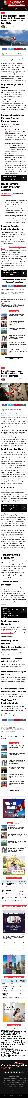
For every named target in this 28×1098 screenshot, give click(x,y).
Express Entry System (6, 1042)
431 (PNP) (4, 991)
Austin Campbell (10, 27)
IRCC (23, 292)
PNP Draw (4, 731)
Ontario (3, 1052)
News (22, 1050)
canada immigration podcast (8, 1034)
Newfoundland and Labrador (11, 884)
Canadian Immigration (7, 291)
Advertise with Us (11, 1088)
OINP (25, 1050)
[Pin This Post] (17, 49)
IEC (2, 1044)
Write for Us (21, 1086)
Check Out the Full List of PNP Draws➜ (12, 900)
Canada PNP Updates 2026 (8, 1082)
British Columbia (10, 887)
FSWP (23, 1042)
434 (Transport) (6, 984)
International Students (5, 1048)
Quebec (7, 1053)
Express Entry (8, 1040)
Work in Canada (5, 1056)
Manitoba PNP (14, 1050)
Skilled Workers (6, 295)
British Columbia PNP (20, 1029)
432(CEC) (4, 988)
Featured (20, 291)
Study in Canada (20, 1055)
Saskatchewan (16, 1053)
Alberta (2, 1028)
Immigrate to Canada (7, 292)
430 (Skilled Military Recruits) (5, 994)
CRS (2, 1040)
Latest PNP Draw (5, 1050)
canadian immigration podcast (9, 1038)
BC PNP (23, 1028)
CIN (15, 291)
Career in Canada (8, 1086)
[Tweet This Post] (11, 49)
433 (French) (5, 986)
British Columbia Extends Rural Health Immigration (12, 725)
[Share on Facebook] (5, 49)
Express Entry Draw (18, 1040)
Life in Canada (6, 1084)
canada (3, 1030)
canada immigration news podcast (10, 1033)
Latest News (17, 1049)
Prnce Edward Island (11, 897)
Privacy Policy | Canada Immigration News (14, 1090)
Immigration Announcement (21, 1082)
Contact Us (19, 1088)
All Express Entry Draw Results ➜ (10, 997)
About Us (15, 1086)
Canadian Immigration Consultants (18, 1084)
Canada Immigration (10, 1030)
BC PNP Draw (4, 1029)
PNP (3, 293)
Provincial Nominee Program (12, 293)
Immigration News (19, 1046)
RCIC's (11, 1053)
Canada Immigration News (17, 289)
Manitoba (8, 890)
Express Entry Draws (21, 1080)
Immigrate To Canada (11, 1080)
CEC (20, 1038)
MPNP (18, 1050)
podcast (3, 1053)
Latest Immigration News (7, 1049)
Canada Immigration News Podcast (11, 1078)
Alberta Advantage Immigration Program (13, 1028)
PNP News (20, 1052)
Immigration (17, 292)
